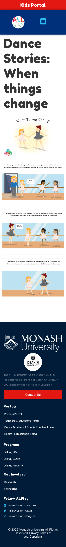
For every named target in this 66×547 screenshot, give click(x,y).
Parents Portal (13, 414)
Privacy (34, 533)
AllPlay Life (10, 452)
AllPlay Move (12, 465)
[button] (43, 21)
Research (10, 482)
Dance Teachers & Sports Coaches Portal (29, 427)
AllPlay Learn (12, 459)
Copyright (36, 536)
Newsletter (10, 488)
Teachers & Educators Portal (21, 420)
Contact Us (33, 394)
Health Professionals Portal (20, 434)
